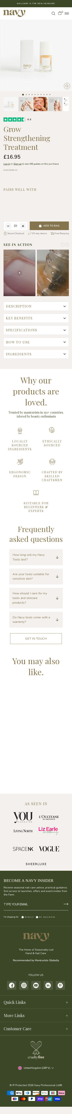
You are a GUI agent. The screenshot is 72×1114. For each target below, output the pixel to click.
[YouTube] (36, 985)
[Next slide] (67, 244)
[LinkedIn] (48, 985)
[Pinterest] (60, 985)
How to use (18, 342)
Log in (7, 164)
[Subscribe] (66, 904)
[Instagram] (24, 985)
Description (19, 306)
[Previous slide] (62, 244)
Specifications (21, 330)
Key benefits (19, 318)
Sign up (17, 164)
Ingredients (19, 354)
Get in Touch (36, 639)
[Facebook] (11, 985)
